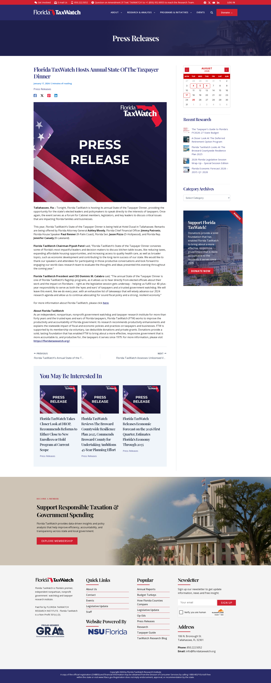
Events (201, 12)
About (115, 12)
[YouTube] (214, 2)
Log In (231, 2)
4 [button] (193, 85)
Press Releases (42, 89)
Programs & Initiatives (174, 12)
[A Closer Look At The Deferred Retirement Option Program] (186, 139)
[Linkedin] (55, 95)
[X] (42, 95)
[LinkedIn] (218, 2)
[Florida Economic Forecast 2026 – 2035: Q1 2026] (186, 170)
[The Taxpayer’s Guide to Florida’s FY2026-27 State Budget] (186, 130)
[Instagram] (209, 2)
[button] (120, 12)
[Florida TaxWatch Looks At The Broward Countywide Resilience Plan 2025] (186, 148)
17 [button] (187, 95)
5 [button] (200, 85)
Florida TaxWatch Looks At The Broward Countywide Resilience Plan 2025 (209, 150)
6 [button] (206, 85)
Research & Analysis (139, 12)
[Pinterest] (48, 95)
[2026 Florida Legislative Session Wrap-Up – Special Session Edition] (186, 161)
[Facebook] (205, 2)
